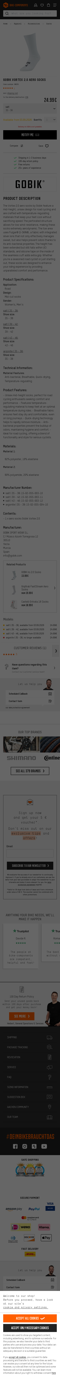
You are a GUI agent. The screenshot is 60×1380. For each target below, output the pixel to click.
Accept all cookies (27, 1318)
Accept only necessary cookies (30, 1328)
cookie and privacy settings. (25, 1307)
